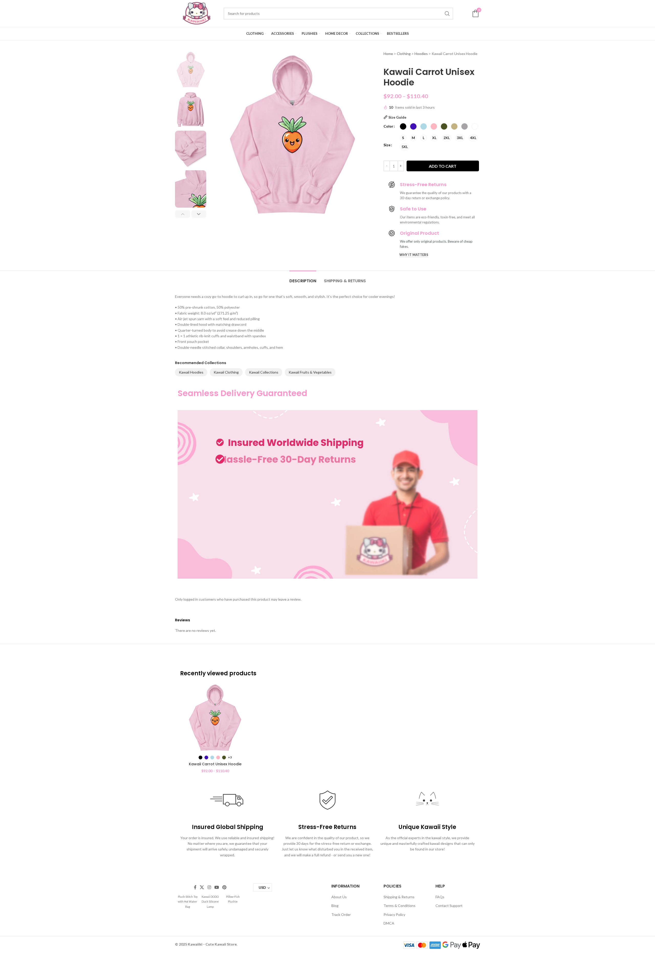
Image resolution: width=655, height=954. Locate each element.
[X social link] (202, 887)
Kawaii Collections (263, 372)
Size (387, 145)
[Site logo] (197, 13)
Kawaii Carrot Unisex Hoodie (215, 764)
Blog (335, 905)
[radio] (403, 126)
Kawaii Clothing (226, 372)
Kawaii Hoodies (191, 372)
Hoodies (421, 53)
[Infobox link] (188, 901)
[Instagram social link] (209, 887)
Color (388, 126)
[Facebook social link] (195, 887)
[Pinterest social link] (224, 887)
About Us (339, 897)
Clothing (404, 53)
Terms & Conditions (400, 905)
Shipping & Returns (399, 897)
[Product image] (215, 718)
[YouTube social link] (217, 887)
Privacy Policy (394, 914)
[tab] (302, 278)
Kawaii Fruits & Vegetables (310, 372)
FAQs (439, 897)
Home (388, 53)
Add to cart (442, 166)
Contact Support (449, 905)
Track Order (341, 914)
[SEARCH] (447, 13)
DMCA (389, 923)
